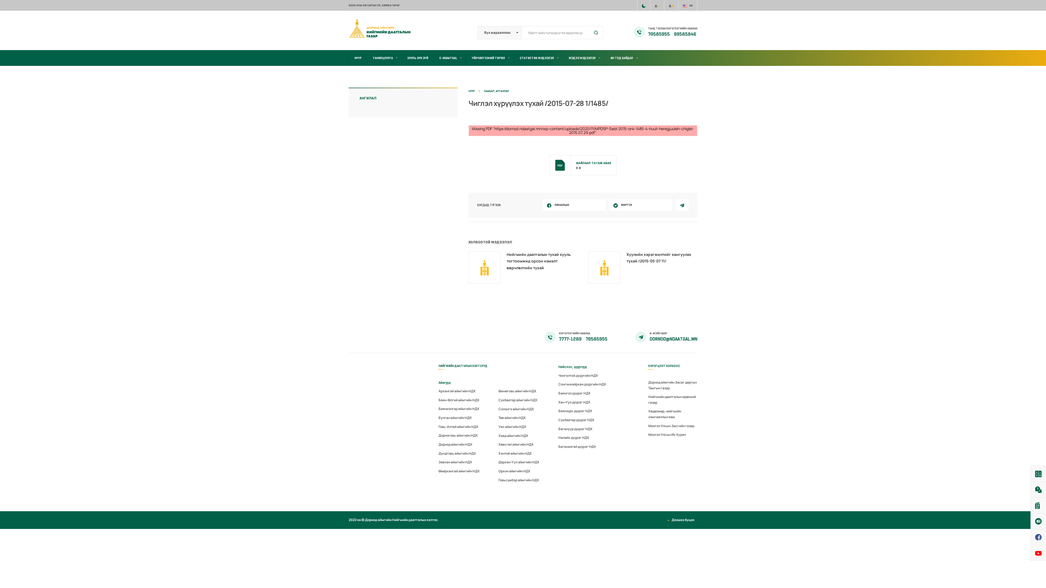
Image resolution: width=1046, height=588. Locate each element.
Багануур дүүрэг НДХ (575, 429)
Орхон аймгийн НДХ (514, 471)
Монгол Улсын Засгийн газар (671, 426)
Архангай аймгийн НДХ (457, 391)
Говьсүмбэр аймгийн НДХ (518, 480)
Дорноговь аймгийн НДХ (458, 435)
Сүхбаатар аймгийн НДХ (517, 400)
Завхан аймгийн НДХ (455, 462)
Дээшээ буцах (683, 519)
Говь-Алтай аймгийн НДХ (458, 426)
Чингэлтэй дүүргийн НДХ (578, 375)
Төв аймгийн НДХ (512, 417)
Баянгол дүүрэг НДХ (574, 393)
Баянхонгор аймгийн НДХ (459, 408)
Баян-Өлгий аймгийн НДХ (459, 400)
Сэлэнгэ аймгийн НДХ (516, 409)
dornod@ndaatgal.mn (673, 339)
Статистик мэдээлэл (537, 58)
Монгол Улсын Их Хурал (667, 434)
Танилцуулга (383, 58)
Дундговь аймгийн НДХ (457, 453)
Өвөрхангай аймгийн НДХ (459, 471)
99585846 (685, 34)
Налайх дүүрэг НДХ (573, 437)
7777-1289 (570, 339)
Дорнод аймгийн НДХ (455, 444)
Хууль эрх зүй (418, 58)
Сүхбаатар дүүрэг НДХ (576, 420)
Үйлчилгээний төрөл (488, 58)
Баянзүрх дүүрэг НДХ (575, 411)
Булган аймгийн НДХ (455, 417)
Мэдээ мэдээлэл (582, 58)
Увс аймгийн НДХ (512, 426)
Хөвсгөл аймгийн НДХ (516, 444)
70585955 (659, 34)
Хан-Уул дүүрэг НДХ (574, 402)
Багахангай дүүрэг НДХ (577, 446)
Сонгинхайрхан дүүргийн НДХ (582, 384)
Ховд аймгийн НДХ (513, 435)
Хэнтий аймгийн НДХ (515, 453)
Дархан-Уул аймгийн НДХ (518, 462)
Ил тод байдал (621, 58)
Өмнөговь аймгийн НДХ (517, 391)
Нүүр (357, 58)
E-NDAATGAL (448, 58)
